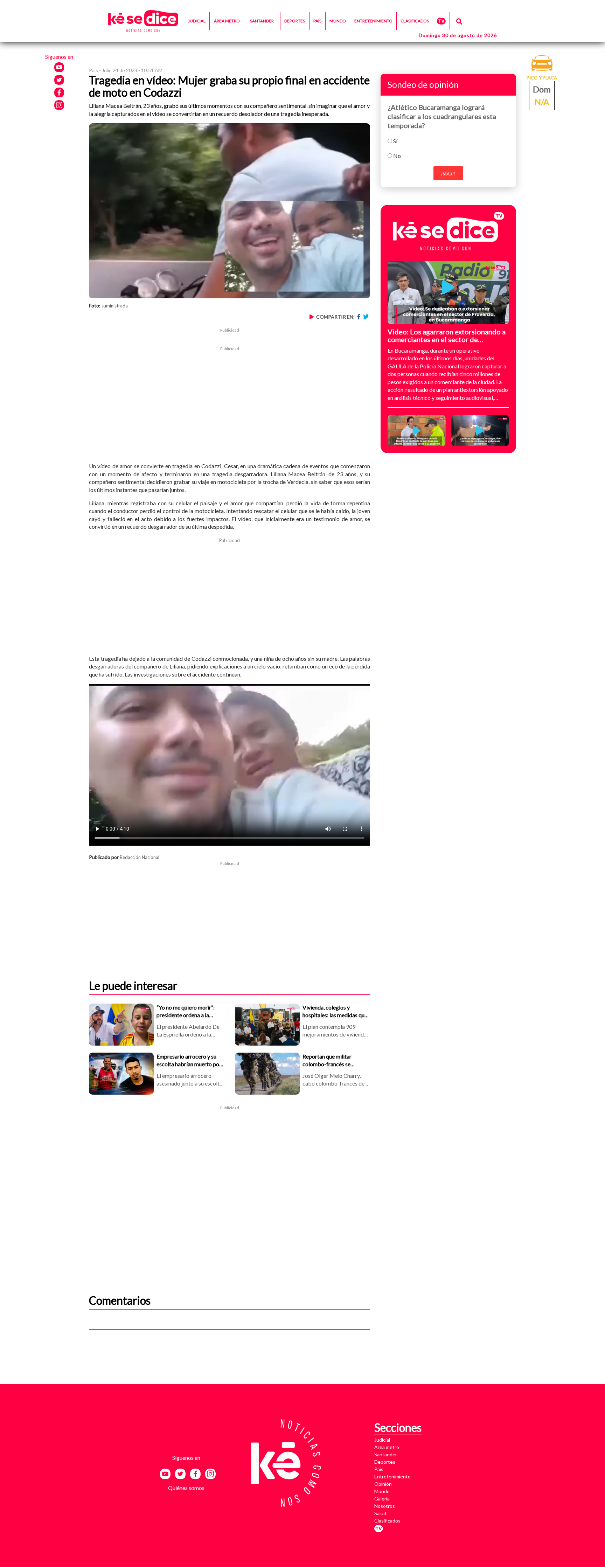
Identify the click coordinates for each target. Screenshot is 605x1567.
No (397, 155)
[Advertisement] (229, 401)
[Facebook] (360, 317)
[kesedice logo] (143, 21)
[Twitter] (366, 317)
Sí (395, 141)
